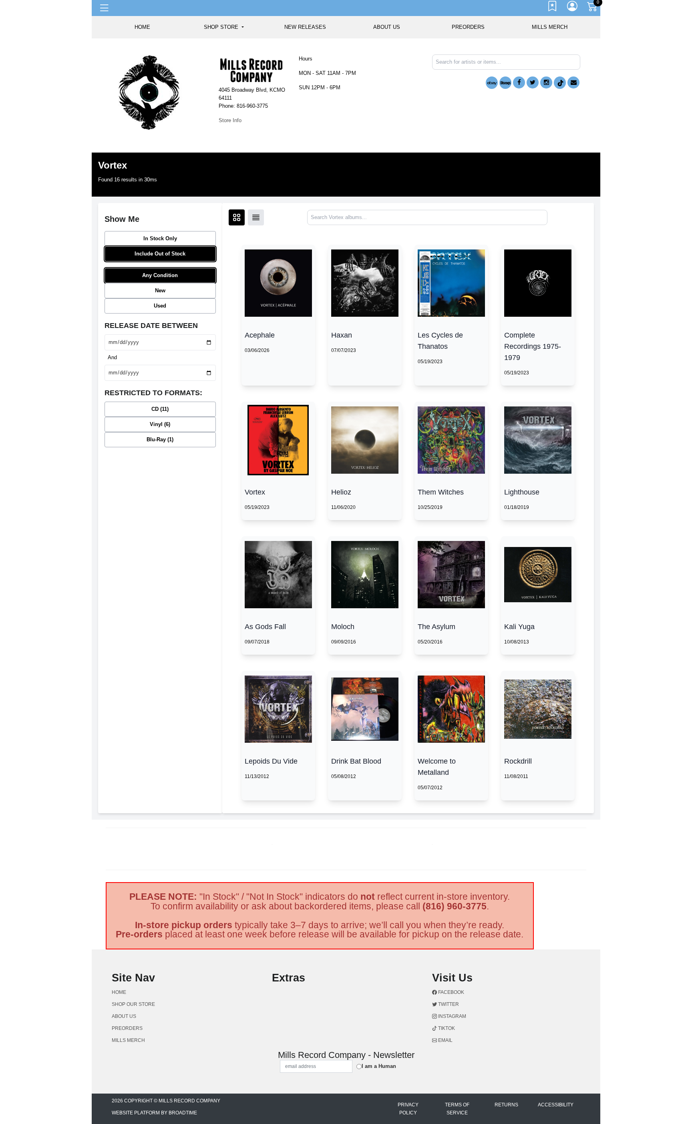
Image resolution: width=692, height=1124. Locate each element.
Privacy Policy (408, 1109)
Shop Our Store (133, 1004)
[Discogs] (505, 83)
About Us (386, 27)
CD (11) (160, 409)
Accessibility (555, 1105)
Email (445, 1040)
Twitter (448, 1004)
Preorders (468, 27)
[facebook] (519, 82)
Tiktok (446, 1028)
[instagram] (546, 82)
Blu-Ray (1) (160, 439)
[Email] (573, 82)
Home (119, 992)
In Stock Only (160, 238)
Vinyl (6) (160, 424)
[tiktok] (560, 83)
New (160, 291)
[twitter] (532, 82)
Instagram (451, 1016)
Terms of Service (457, 1109)
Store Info (230, 120)
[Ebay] (492, 83)
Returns (506, 1105)
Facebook (450, 992)
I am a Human (379, 1066)
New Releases (305, 27)
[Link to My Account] (572, 8)
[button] (223, 27)
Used (160, 306)
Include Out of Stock (160, 254)
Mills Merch (549, 27)
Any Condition (160, 275)
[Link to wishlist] (552, 8)
